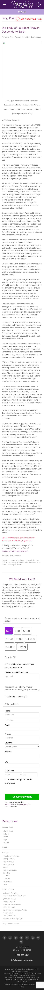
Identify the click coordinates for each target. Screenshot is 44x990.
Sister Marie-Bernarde (32, 562)
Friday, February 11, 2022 (19, 37)
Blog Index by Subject (11, 856)
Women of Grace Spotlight (13, 918)
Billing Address (12, 704)
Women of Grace (8, 889)
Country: (8, 743)
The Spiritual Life (9, 916)
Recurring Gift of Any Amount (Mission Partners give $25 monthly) (22, 688)
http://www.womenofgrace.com (15, 551)
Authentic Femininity (10, 893)
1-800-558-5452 (22, 955)
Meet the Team (9, 907)
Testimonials (8, 913)
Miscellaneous (8, 861)
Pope (5, 839)
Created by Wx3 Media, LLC (12, 985)
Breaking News (7, 827)
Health (7, 879)
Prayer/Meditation (10, 870)
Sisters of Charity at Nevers (12, 564)
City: (6, 762)
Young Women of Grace (10, 923)
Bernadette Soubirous (17, 560)
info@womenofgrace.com (22, 960)
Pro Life (6, 842)
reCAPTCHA (9, 804)
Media (5, 837)
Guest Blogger (36, 37)
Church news (8, 831)
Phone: (8, 734)
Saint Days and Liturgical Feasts (15, 910)
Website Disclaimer (28, 985)
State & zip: (9, 770)
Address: (8, 751)
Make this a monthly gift (17, 696)
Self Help (6, 873)
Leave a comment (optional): (17, 672)
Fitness (7, 876)
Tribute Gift (10, 657)
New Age (5, 852)
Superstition (7, 881)
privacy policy (23, 804)
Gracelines (5, 847)
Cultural (6, 834)
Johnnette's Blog (9, 899)
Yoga (5, 884)
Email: (7, 725)
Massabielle (30, 560)
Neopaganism (8, 864)
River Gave (19, 562)
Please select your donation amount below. (22, 619)
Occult (5, 867)
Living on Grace (16, 556)
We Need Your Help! (31, 19)
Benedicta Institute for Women (14, 896)
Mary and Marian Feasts (12, 904)
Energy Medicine (9, 859)
